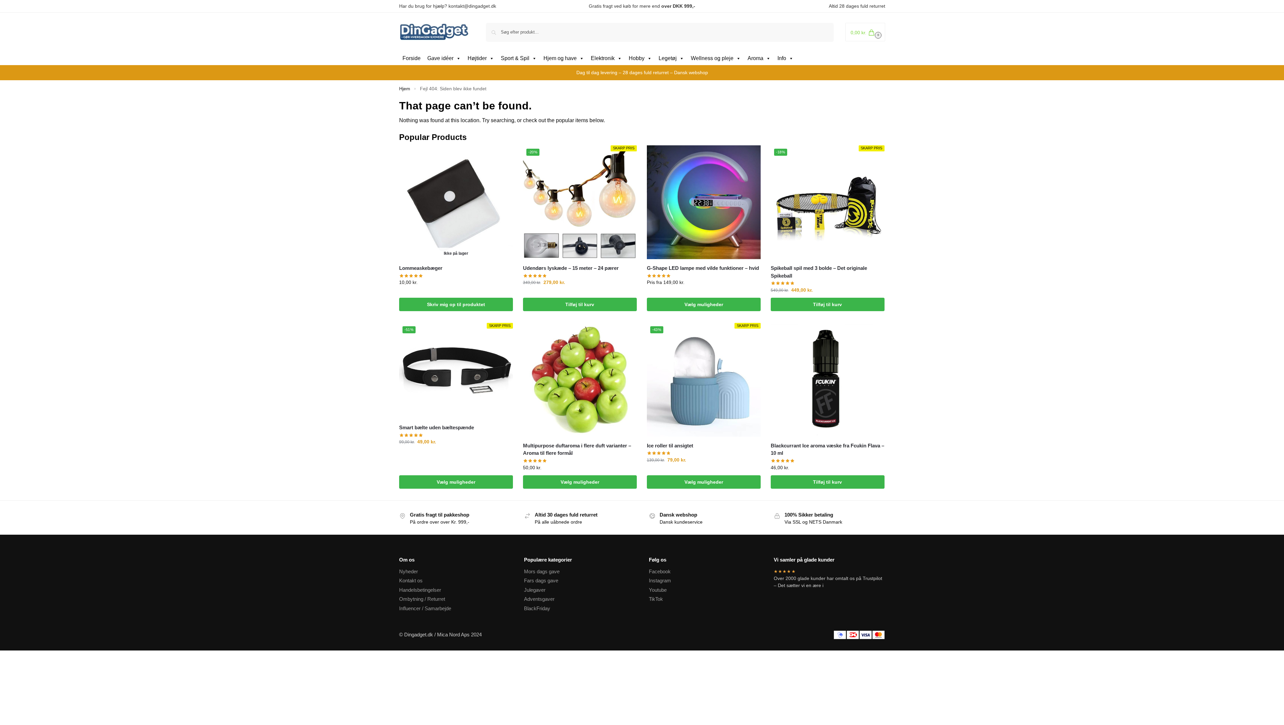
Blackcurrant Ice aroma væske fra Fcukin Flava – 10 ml (827, 449)
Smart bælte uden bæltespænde (436, 427)
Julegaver (534, 590)
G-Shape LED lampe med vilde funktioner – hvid (703, 268)
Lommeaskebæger (420, 268)
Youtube (658, 590)
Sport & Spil (515, 58)
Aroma (755, 58)
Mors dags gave (542, 571)
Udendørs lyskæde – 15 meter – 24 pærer (571, 268)
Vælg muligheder (703, 304)
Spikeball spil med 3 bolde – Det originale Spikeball (819, 272)
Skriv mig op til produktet (456, 304)
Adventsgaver (539, 599)
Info (781, 58)
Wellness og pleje (712, 58)
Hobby (637, 58)
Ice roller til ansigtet (670, 445)
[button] (865, 32)
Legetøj (668, 58)
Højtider (477, 58)
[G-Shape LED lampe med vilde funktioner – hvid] (704, 202)
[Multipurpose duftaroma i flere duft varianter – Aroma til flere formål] (580, 380)
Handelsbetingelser (420, 590)
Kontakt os (411, 580)
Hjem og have (560, 58)
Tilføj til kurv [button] (579, 304)
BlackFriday (537, 608)
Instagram (660, 580)
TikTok (656, 599)
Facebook (660, 571)
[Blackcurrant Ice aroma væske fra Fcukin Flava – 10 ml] (828, 380)
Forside (411, 58)
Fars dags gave (541, 580)
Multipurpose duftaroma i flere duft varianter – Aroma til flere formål (577, 449)
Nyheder (408, 571)
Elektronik (603, 58)
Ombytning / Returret (422, 599)
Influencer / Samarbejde (425, 608)
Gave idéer (440, 58)
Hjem (404, 88)
